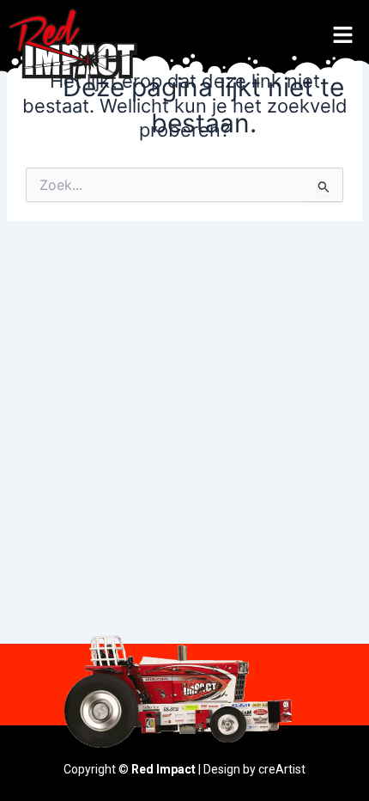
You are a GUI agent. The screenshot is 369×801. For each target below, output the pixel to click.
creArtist (281, 769)
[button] (343, 35)
